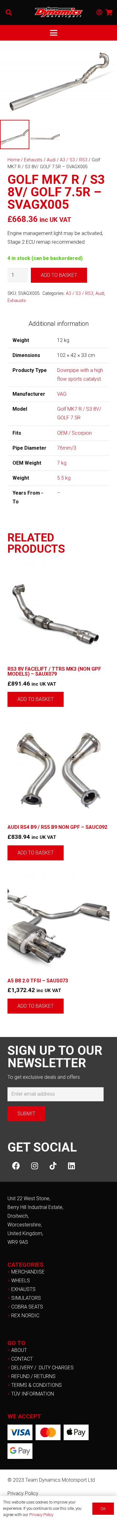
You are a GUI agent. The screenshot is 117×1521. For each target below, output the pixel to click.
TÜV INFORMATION (32, 1394)
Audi (51, 160)
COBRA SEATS (27, 1307)
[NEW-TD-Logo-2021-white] (59, 12)
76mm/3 (66, 448)
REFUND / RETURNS (33, 1376)
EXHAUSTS (23, 1289)
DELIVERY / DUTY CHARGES (42, 1368)
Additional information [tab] (58, 323)
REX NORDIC (26, 1315)
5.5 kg (64, 478)
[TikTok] (52, 1165)
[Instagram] (34, 1165)
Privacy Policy (22, 1493)
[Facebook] (16, 1165)
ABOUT (19, 1350)
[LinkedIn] (71, 1165)
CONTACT (22, 1359)
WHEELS (20, 1281)
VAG (61, 394)
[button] (9, 12)
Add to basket (59, 275)
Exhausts (33, 160)
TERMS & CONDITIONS (36, 1385)
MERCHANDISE (28, 1272)
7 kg (61, 463)
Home (13, 160)
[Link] (99, 12)
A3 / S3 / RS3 (73, 160)
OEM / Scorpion (74, 433)
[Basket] (109, 12)
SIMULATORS (26, 1298)
